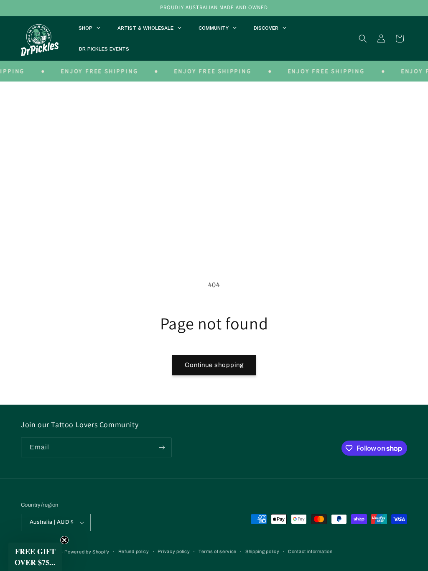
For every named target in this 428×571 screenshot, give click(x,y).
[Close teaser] (64, 540)
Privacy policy (174, 551)
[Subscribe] (162, 447)
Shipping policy (262, 551)
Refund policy (133, 551)
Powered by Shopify (87, 551)
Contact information (310, 551)
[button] (363, 38)
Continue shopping (214, 365)
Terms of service (218, 551)
